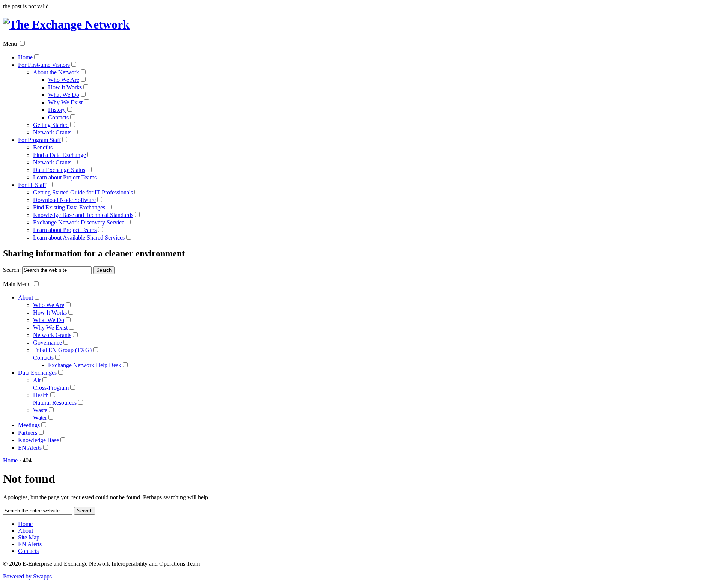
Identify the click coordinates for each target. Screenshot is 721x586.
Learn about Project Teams (65, 177)
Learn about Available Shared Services (79, 237)
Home (25, 57)
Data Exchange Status (59, 170)
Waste (40, 410)
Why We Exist (65, 102)
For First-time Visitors (44, 65)
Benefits (43, 147)
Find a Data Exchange (59, 155)
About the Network (56, 72)
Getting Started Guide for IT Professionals (83, 192)
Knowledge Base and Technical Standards (83, 215)
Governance (47, 342)
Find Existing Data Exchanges (69, 207)
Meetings (29, 425)
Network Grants (52, 132)
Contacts (58, 117)
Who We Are (63, 80)
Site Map (28, 537)
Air (37, 380)
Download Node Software (64, 200)
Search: (12, 270)
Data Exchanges (37, 372)
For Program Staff (39, 140)
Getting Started (51, 125)
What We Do (63, 95)
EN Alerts (30, 447)
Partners (27, 432)
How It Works (65, 87)
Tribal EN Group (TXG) (62, 350)
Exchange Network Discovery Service (78, 222)
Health (41, 395)
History (57, 110)
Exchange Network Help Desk (84, 365)
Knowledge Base (38, 440)
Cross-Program (51, 387)
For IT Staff (32, 185)
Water (40, 417)
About (25, 297)
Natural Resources (55, 402)
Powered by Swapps (27, 576)
